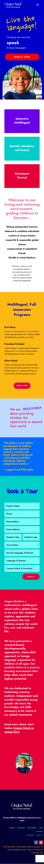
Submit (31, 577)
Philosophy (30, 835)
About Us (40, 835)
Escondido (32, 827)
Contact (39, 831)
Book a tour (22, 385)
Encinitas (21, 827)
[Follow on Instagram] (41, 842)
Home (12, 827)
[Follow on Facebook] (36, 842)
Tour (41, 827)
